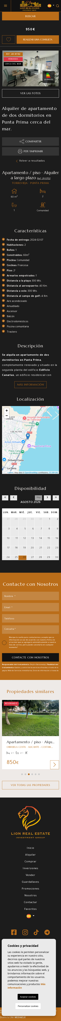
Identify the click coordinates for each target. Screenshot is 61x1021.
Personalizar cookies (28, 1006)
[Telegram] (47, 932)
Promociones (30, 889)
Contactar (30, 902)
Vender (30, 875)
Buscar (30, 16)
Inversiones (30, 868)
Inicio (30, 848)
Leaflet (10, 472)
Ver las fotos (30, 93)
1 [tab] (22, 774)
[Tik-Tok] (36, 932)
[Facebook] (14, 932)
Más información (30, 384)
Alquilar (30, 855)
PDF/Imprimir (33, 151)
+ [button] (7, 410)
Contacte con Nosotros (30, 657)
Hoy (38, 498)
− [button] (7, 416)
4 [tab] (32, 774)
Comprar (30, 861)
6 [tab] (39, 774)
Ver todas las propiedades (30, 785)
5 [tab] (35, 774)
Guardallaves (30, 882)
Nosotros (30, 895)
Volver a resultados (32, 161)
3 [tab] (29, 774)
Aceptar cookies (28, 996)
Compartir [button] (33, 141)
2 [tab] (25, 774)
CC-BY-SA (53, 472)
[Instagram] (25, 932)
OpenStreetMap (31, 472)
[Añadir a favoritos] (8, 39)
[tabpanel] (30, 734)
